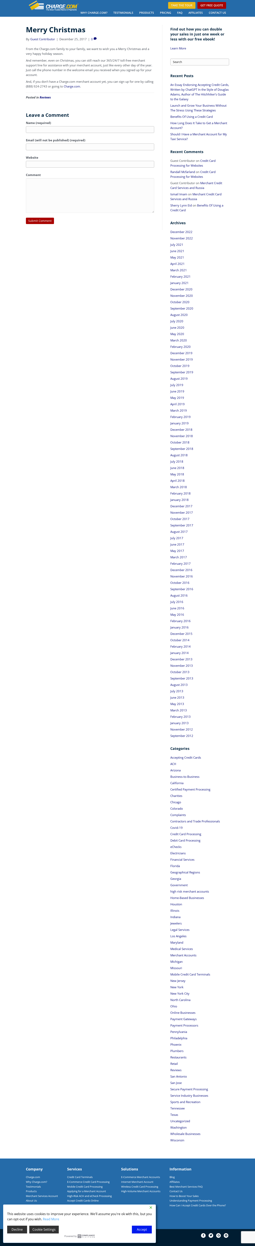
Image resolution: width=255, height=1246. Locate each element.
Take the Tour (181, 5)
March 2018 (178, 487)
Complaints (178, 815)
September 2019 (181, 372)
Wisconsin (177, 1140)
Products (146, 13)
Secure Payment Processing (189, 1089)
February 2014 (180, 646)
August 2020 (179, 315)
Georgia (175, 879)
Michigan (176, 962)
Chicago (175, 802)
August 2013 (179, 685)
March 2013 (178, 710)
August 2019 (179, 379)
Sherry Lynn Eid (181, 205)
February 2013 (180, 717)
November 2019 (181, 359)
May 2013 (177, 704)
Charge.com (72, 86)
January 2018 (179, 500)
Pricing (165, 13)
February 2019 (180, 417)
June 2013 (177, 697)
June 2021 (177, 251)
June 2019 (177, 391)
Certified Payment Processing (190, 789)
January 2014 (179, 653)
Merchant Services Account (42, 1196)
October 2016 (179, 583)
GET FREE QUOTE (211, 5)
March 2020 (178, 340)
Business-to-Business (184, 777)
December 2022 (181, 232)
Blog (172, 1177)
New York (176, 987)
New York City (179, 993)
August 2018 (179, 455)
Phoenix (175, 1044)
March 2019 (178, 410)
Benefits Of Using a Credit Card (191, 117)
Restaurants (178, 1057)
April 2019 (177, 404)
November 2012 (181, 729)
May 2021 (177, 257)
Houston (176, 904)
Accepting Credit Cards (185, 757)
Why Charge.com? (93, 13)
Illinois (174, 911)
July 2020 (176, 321)
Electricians (178, 853)
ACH (173, 764)
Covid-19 (176, 828)
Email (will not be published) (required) (55, 140)
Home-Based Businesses (187, 898)
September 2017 (181, 525)
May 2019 (177, 398)
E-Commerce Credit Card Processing (88, 1182)
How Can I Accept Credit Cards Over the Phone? (198, 1205)
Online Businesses (182, 1013)
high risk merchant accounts (189, 891)
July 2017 (176, 538)
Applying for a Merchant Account (86, 1191)
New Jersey (177, 981)
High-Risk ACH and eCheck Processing (89, 1196)
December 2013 (181, 659)
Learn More (178, 48)
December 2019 (181, 353)
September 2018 (181, 449)
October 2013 (179, 672)
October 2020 (179, 302)
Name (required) (38, 123)
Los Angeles (178, 936)
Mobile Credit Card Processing (85, 1186)
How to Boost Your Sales (184, 1196)
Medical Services (181, 949)
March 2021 (178, 270)
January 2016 (179, 627)
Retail (174, 1064)
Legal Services (179, 930)
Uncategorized (180, 1121)
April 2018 (177, 481)
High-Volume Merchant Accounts (140, 1191)
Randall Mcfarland (182, 172)
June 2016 (177, 608)
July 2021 (176, 245)
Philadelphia (178, 1038)
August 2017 (179, 532)
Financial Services (182, 859)
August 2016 (179, 595)
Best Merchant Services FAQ (186, 1186)
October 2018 (179, 442)
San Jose (176, 1083)
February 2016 (180, 621)
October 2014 (179, 640)
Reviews (45, 97)
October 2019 (179, 366)
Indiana (175, 917)
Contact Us (217, 13)
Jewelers (176, 923)
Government (179, 885)
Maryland (176, 942)
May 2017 (177, 551)
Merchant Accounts (183, 955)
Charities (176, 796)
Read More (51, 1219)
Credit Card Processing (185, 834)
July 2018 (176, 461)
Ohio (173, 1006)
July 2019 (176, 385)
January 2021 (179, 283)
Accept (142, 1229)
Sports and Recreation (185, 1102)
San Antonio (178, 1076)
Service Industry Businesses (189, 1096)
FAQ (179, 13)
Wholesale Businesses (185, 1134)
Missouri (176, 968)
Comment (33, 175)
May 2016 (177, 615)
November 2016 (181, 576)
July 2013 (176, 691)
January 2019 (179, 423)
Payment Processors (184, 1025)
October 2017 (179, 519)
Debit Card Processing (185, 840)
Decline (17, 1229)
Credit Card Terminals (80, 1177)
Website (32, 157)
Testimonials (123, 13)
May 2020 (177, 334)
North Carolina (180, 1000)
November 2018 (181, 436)
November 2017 (181, 512)
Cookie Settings (44, 1229)
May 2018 (177, 474)
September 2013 (181, 678)
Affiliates (195, 13)
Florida (175, 866)
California (176, 783)
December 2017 (181, 506)
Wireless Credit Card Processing (139, 1186)
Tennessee (177, 1108)
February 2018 (180, 493)
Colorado (176, 808)
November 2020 (181, 296)
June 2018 (177, 468)
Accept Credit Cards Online (83, 1200)
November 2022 (181, 238)
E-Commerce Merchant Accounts (140, 1177)
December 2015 (181, 634)
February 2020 (180, 347)
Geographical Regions (185, 872)
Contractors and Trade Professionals (195, 821)
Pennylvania (178, 1032)
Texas (174, 1115)
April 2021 (177, 264)
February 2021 (180, 276)
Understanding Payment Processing (191, 1200)
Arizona (175, 770)
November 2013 (181, 666)
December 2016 (181, 570)
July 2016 (176, 602)
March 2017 (178, 557)
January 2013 (179, 723)
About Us (31, 1200)
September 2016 (181, 589)
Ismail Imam (178, 194)
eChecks (175, 847)
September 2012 (181, 736)
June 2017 (177, 544)
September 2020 (181, 308)
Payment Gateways (183, 1019)
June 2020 (177, 327)
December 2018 (181, 430)
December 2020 (181, 289)
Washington (178, 1127)
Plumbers (176, 1051)
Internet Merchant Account (137, 1182)
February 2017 (180, 563)
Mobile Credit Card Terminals (190, 974)
